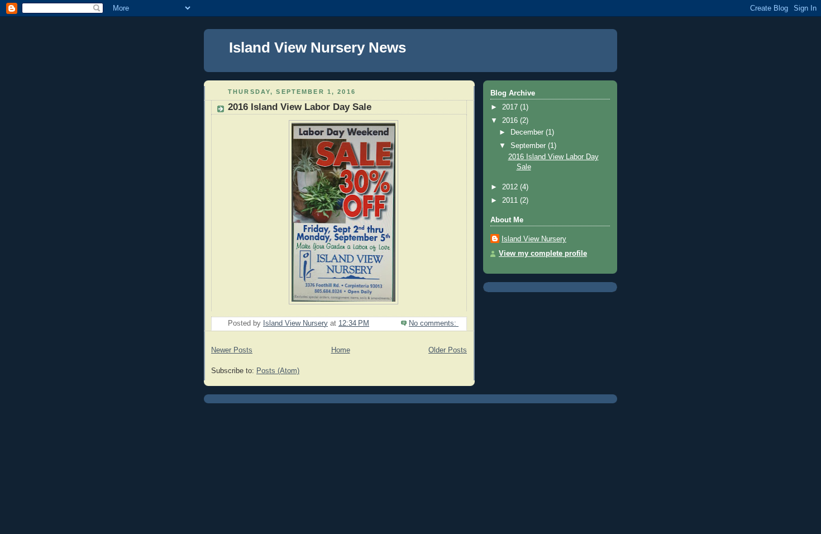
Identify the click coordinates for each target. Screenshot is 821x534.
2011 (511, 200)
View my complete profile (543, 254)
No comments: (434, 323)
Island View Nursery (534, 239)
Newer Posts (231, 350)
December (528, 132)
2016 (511, 121)
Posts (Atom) (277, 371)
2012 (511, 187)
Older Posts (447, 350)
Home (340, 350)
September (529, 146)
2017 (511, 107)
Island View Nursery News (317, 47)
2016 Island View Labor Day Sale (299, 107)
